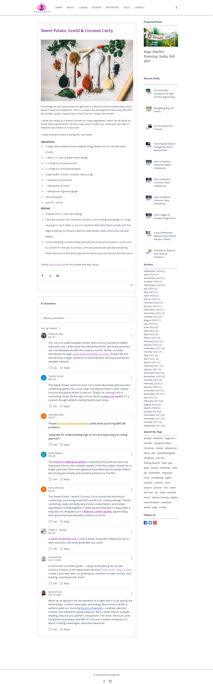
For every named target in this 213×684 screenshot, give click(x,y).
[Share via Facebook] (42, 275)
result (173, 487)
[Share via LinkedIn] (57, 275)
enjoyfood (149, 457)
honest (154, 467)
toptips (174, 497)
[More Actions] (131, 335)
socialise (171, 492)
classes (159, 448)
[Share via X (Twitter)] (49, 275)
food (164, 462)
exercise (160, 457)
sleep (162, 492)
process (158, 487)
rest (166, 487)
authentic (158, 438)
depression (171, 448)
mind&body (157, 477)
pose (167, 482)
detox (147, 453)
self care (148, 492)
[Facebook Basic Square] (145, 522)
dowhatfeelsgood (166, 453)
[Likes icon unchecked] (50, 368)
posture (148, 487)
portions (159, 482)
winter (147, 507)
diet (153, 453)
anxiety (147, 438)
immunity (165, 467)
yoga (154, 507)
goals (146, 467)
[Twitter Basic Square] (150, 522)
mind (146, 477)
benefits (148, 443)
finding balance (152, 462)
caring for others (163, 443)
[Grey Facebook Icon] (176, 7)
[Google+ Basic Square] (155, 522)
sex (156, 492)
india (174, 467)
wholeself (166, 502)
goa (170, 462)
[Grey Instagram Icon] (110, 681)
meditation (154, 472)
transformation (152, 502)
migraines (167, 472)
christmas (149, 448)
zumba (162, 507)
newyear (148, 482)
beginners (170, 438)
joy (145, 472)
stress (147, 497)
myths (168, 477)
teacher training (160, 497)
